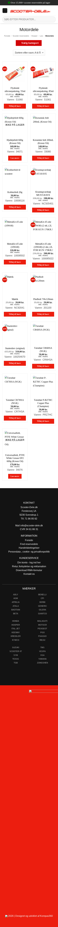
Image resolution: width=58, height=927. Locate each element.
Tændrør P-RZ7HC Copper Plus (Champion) (43, 403)
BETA (15, 614)
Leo (41, 36)
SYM (16, 655)
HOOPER (15, 625)
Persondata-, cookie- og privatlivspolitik (29, 551)
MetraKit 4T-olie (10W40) (15, 245)
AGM (15, 598)
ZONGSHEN (42, 663)
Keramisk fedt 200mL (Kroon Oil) (43, 141)
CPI (42, 598)
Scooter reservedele (21, 36)
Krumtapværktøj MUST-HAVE (43, 193)
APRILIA (15, 602)
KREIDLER (16, 636)
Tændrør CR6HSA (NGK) (43, 349)
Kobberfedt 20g (14, 192)
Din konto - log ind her (29, 562)
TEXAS (15, 659)
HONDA (15, 621)
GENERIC (42, 606)
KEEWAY (16, 632)
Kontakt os (29, 574)
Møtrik (15, 299)
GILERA (42, 610)
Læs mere (15, 158)
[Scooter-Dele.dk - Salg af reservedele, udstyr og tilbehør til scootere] (30, 11)
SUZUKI (15, 647)
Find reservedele (29, 544)
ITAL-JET (15, 629)
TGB (16, 663)
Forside (7, 36)
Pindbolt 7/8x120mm (43, 299)
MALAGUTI (42, 621)
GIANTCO (42, 614)
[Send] (52, 19)
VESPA (42, 651)
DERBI (42, 602)
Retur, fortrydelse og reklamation (29, 566)
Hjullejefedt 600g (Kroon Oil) (15, 141)
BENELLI (42, 594)
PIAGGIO (42, 636)
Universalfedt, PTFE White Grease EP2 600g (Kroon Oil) (15, 458)
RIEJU (42, 640)
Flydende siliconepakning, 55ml (15, 89)
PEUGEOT (42, 629)
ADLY (15, 594)
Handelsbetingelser (29, 548)
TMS (42, 647)
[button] (5, 10)
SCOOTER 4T (16, 651)
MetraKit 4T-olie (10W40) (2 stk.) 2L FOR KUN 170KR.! (43, 247)
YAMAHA (42, 659)
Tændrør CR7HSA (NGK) (15, 401)
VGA (42, 655)
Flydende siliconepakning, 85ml (43, 89)
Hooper (34, 36)
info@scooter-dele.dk (31, 525)
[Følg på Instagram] (10, 693)
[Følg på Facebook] (3, 693)
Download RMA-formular (29, 570)
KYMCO (15, 640)
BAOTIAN (15, 610)
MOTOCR (42, 625)
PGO (42, 632)
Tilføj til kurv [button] (15, 106)
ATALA (16, 606)
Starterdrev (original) (15, 348)
